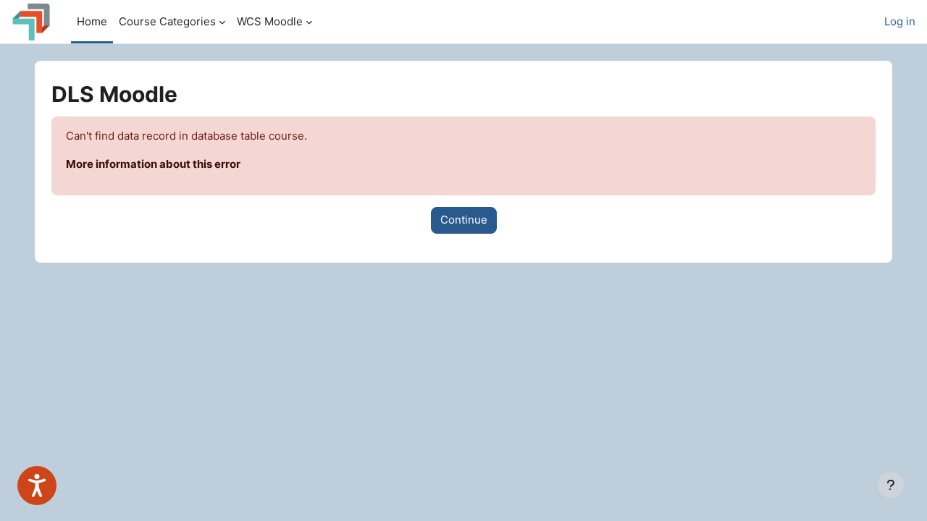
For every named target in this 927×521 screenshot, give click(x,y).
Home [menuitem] (92, 21)
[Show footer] (891, 485)
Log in (899, 21)
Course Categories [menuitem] (167, 21)
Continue (463, 219)
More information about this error (153, 164)
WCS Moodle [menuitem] (270, 21)
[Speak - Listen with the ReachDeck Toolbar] (36, 485)
